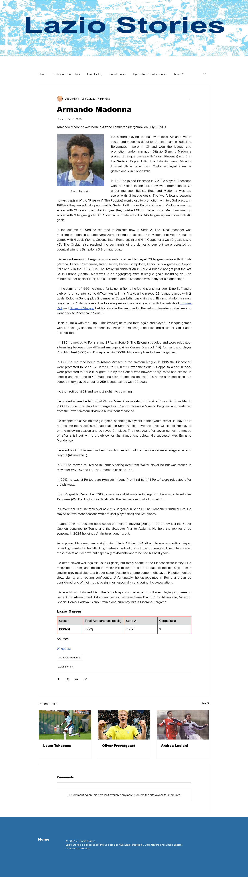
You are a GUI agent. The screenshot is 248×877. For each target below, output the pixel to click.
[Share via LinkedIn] (76, 679)
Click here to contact (78, 848)
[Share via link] (85, 679)
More (177, 73)
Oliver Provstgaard (118, 745)
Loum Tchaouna (57, 745)
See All (205, 703)
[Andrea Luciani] (183, 725)
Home (42, 73)
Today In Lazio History (66, 73)
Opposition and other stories (150, 73)
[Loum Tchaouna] (65, 725)
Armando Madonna (69, 657)
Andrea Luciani (174, 745)
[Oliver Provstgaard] (124, 725)
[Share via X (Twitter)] (67, 679)
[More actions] (189, 98)
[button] (204, 73)
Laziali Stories (118, 73)
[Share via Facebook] (58, 679)
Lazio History (95, 73)
